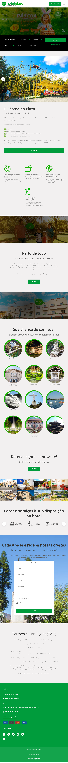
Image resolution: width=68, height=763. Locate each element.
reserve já (34, 150)
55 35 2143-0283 (11, 694)
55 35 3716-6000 (11, 698)
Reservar (55, 40)
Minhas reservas (56, 44)
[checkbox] (26, 603)
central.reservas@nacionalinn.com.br (16, 703)
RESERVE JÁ (34, 281)
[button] (3, 79)
